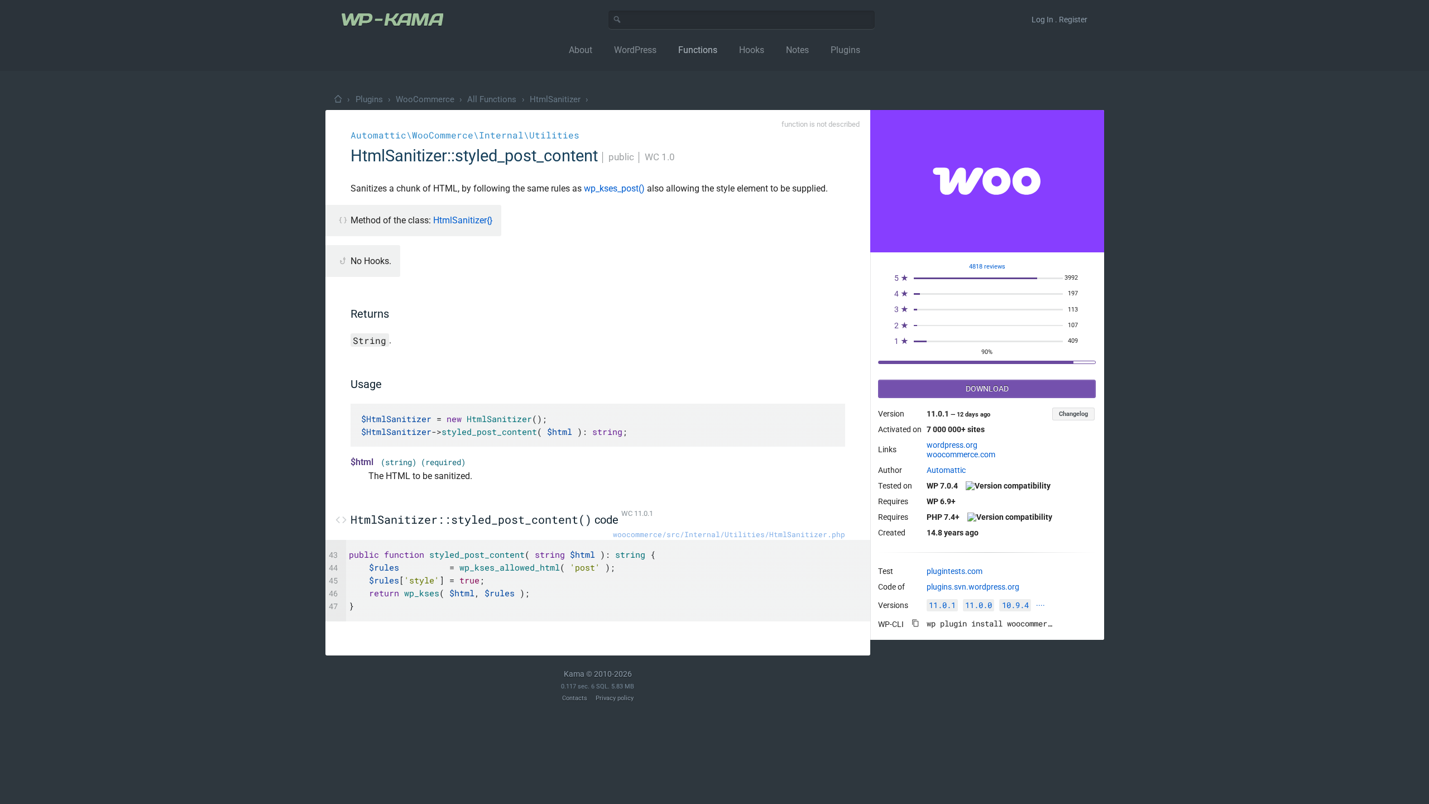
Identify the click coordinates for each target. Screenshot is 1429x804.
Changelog (1073, 414)
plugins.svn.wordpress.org (973, 586)
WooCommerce (425, 99)
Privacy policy (615, 698)
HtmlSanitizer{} (462, 220)
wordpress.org (952, 445)
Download (987, 388)
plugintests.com (954, 571)
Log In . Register (1059, 19)
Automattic (946, 470)
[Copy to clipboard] (915, 623)
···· (1040, 605)
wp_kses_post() (614, 188)
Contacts (574, 698)
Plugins (369, 99)
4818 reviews (987, 266)
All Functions (491, 99)
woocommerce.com (961, 454)
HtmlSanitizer (555, 99)
